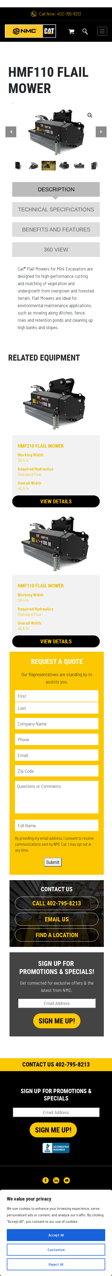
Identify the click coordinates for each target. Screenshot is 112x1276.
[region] (56, 1233)
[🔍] (56, 132)
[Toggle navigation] (102, 31)
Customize (56, 1249)
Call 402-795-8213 (56, 903)
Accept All (56, 1235)
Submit (53, 862)
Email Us (57, 919)
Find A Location (57, 935)
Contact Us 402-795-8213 (56, 1064)
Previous (10, 131)
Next (101, 131)
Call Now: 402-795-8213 (60, 14)
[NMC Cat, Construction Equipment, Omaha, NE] (56, 1148)
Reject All (56, 1264)
